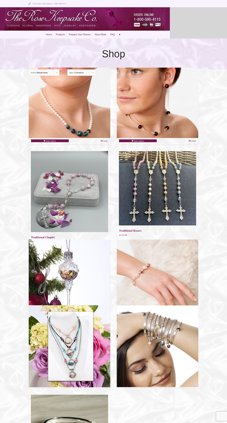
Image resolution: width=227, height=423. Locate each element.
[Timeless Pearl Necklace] (69, 103)
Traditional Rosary (130, 231)
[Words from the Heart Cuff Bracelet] (157, 346)
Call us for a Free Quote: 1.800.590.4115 (49, 3)
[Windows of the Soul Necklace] (69, 346)
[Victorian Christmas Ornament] (69, 280)
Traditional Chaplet (43, 237)
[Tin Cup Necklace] (157, 103)
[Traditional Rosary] (157, 188)
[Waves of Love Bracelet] (157, 280)
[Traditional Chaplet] (69, 191)
